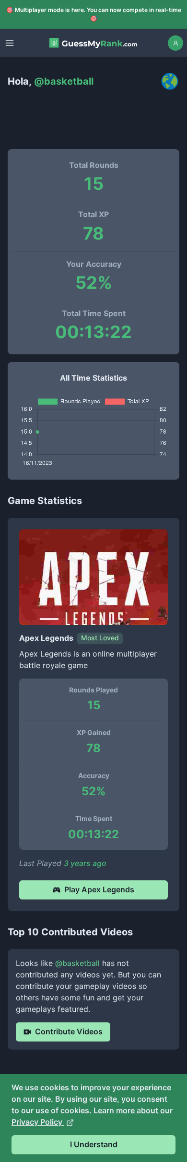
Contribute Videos (69, 1031)
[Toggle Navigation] (9, 43)
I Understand (93, 1144)
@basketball (77, 963)
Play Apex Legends (99, 889)
